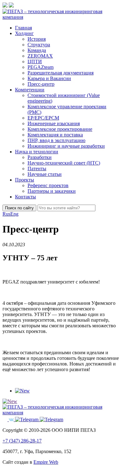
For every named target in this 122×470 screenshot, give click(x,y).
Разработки (40, 157)
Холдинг (24, 33)
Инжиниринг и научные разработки (66, 146)
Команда (37, 50)
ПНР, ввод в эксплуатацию (56, 140)
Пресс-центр (41, 84)
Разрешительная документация (61, 72)
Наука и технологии (36, 151)
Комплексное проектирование (60, 129)
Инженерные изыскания (54, 123)
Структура (39, 44)
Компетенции (29, 89)
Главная (23, 27)
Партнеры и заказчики (52, 191)
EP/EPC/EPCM (43, 117)
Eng (14, 214)
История (37, 39)
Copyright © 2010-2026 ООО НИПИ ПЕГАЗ (49, 430)
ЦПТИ (35, 61)
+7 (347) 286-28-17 (22, 440)
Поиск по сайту (19, 208)
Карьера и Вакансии (49, 78)
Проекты (24, 179)
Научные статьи (45, 174)
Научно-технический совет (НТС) (64, 163)
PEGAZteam (40, 67)
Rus (6, 214)
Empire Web (45, 462)
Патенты (37, 168)
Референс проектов (48, 185)
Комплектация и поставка (55, 134)
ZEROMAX (40, 56)
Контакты (25, 196)
